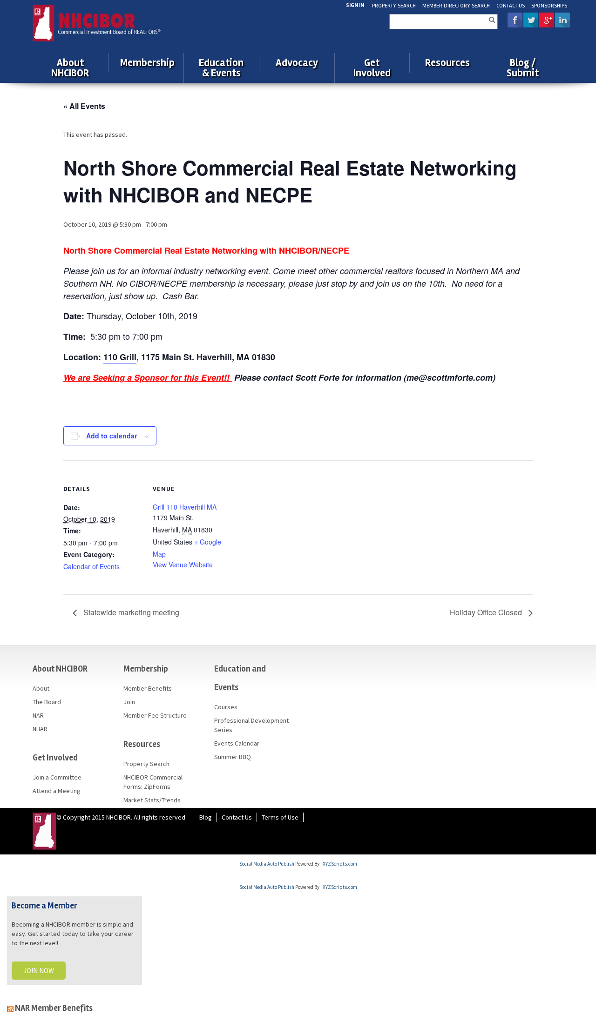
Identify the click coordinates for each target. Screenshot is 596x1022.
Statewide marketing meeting (130, 612)
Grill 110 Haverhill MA (185, 506)
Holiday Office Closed (487, 612)
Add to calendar (111, 435)
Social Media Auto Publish (266, 864)
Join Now (38, 970)
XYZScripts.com (340, 864)
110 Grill (119, 357)
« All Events (84, 106)
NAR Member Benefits (54, 1008)
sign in (355, 5)
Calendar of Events (91, 566)
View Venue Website (183, 564)
